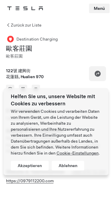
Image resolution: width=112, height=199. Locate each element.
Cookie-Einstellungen (77, 153)
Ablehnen (68, 165)
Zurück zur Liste (26, 25)
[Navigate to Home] (25, 8)
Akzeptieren (30, 165)
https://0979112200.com (30, 180)
